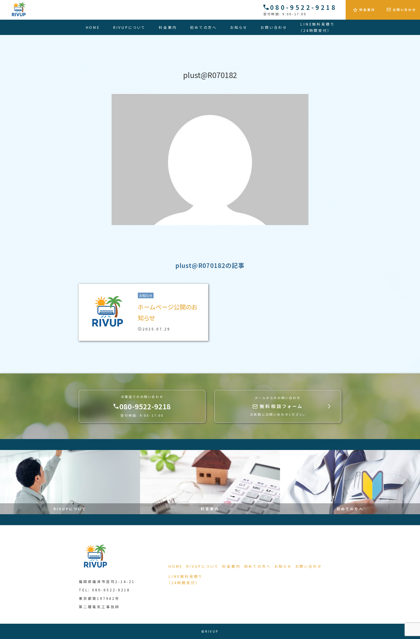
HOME (93, 27)
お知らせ (238, 27)
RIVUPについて (129, 27)
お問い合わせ (274, 27)
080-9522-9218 (303, 7)
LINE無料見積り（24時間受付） (317, 27)
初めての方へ (203, 27)
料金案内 (168, 27)
